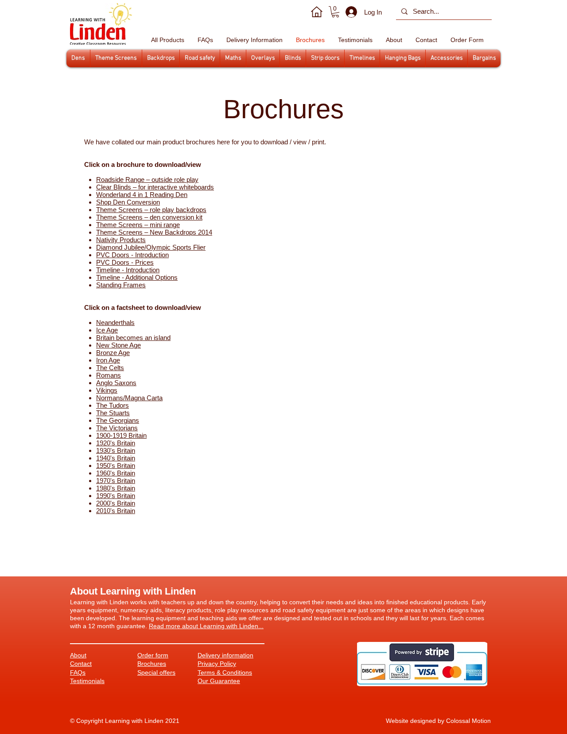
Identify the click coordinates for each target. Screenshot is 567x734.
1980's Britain (115, 488)
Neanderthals (115, 322)
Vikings (106, 390)
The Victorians (117, 428)
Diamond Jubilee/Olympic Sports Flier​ (151, 247)
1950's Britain (115, 465)
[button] (335, 11)
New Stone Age (118, 345)
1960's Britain (115, 473)
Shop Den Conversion (128, 202)
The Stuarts (113, 413)
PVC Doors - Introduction (132, 255)
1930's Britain (115, 450)
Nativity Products (121, 239)
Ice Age (107, 330)
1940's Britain (115, 458)
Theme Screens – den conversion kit (149, 217)
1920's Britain (115, 443)
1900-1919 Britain (121, 435)
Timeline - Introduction (127, 270)
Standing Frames (121, 285)
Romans (108, 375)
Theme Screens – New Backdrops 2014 (154, 232)
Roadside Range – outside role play (147, 179)
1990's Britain (115, 495)
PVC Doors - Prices (125, 262)
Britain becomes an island (133, 337)
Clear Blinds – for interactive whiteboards (155, 187)
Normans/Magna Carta (129, 398)
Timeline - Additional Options (137, 277)
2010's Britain (115, 510)
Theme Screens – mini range (138, 224)
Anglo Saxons (116, 382)
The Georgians (117, 420)
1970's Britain (115, 480)
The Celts (110, 367)
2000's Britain (115, 503)
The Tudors (112, 405)
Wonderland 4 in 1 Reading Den (141, 194)
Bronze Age (113, 352)
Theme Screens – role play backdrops (151, 209)
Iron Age (108, 360)
